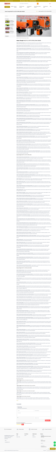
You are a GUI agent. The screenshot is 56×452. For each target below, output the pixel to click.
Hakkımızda (34, 436)
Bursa (5, 440)
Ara (48, 448)
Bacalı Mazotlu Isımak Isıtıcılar (37, 7)
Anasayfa (12, 6)
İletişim (25, 435)
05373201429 (53, 448)
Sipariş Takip (18, 436)
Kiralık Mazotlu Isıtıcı (45, 7)
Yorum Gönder (48, 420)
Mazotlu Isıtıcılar (15, 7)
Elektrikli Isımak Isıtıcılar (21, 7)
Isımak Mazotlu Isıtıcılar (29, 7)
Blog (50, 6)
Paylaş (17, 400)
